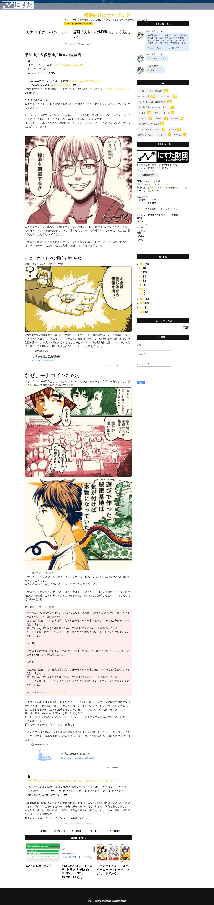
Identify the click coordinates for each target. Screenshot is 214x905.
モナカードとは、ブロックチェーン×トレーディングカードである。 (113, 869)
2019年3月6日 (62, 85)
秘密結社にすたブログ (107, 15)
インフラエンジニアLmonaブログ (152, 102)
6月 (141, 268)
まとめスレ (143, 118)
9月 (141, 280)
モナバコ (141, 209)
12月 (141, 293)
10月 (141, 285)
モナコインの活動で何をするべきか (55, 692)
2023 (142, 311)
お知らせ (172, 129)
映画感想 (174, 118)
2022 (142, 307)
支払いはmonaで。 (117, 88)
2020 (142, 303)
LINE (149, 70)
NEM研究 (177, 135)
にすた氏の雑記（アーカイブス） (152, 135)
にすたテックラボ (162, 113)
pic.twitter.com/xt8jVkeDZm (84, 81)
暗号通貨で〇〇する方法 (148, 124)
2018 (142, 264)
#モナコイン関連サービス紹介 (77, 823)
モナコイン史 (143, 96)
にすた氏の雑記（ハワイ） (149, 129)
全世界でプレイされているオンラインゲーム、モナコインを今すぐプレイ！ (73, 780)
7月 (141, 272)
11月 (141, 289)
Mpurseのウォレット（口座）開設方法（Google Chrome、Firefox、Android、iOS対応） (77, 871)
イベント (142, 113)
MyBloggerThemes (119, 901)
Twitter (151, 58)
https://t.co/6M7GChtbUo (69, 65)
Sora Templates (103, 901)
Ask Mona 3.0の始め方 (39, 865)
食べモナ (159, 118)
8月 (141, 276)
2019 (142, 299)
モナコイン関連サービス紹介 (78, 23)
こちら (165, 48)
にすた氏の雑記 (165, 96)
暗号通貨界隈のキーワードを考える (153, 107)
